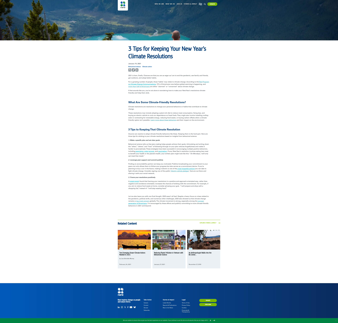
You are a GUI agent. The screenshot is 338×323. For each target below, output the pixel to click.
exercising (139, 151)
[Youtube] (131, 307)
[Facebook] (127, 307)
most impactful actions (186, 169)
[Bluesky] (135, 307)
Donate (212, 4)
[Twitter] (125, 307)
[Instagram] (122, 307)
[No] (336, 320)
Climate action (147, 66)
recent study (134, 181)
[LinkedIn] (119, 307)
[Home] (130, 292)
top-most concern (142, 201)
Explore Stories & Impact (208, 223)
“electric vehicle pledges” (180, 171)
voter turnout (149, 151)
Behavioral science (134, 66)
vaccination (162, 151)
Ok (210, 320)
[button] (205, 4)
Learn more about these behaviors (163, 120)
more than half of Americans (139, 87)
